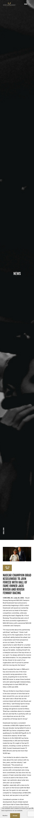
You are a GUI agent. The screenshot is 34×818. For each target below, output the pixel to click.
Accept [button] (15, 815)
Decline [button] (5, 815)
